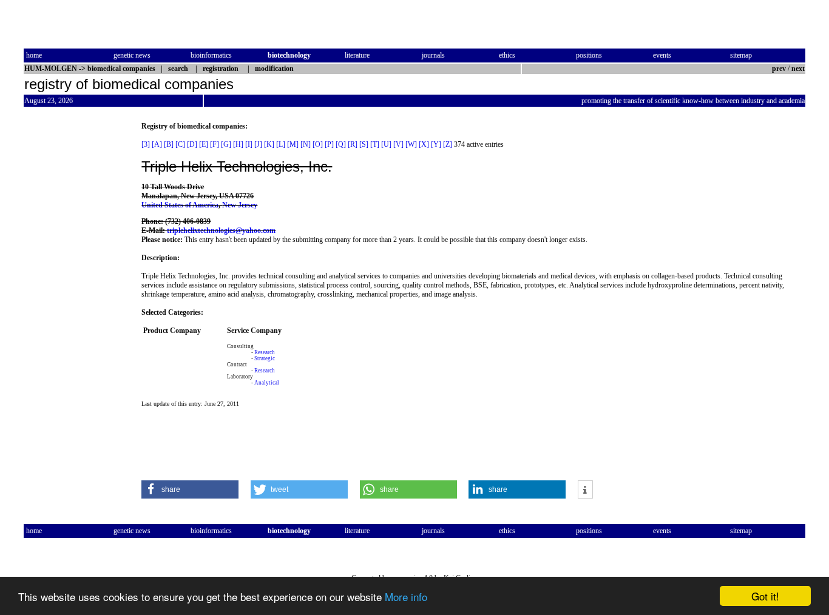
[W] (411, 144)
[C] (180, 144)
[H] (238, 144)
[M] (293, 144)
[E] (203, 144)
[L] (280, 144)
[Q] (341, 144)
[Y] (436, 144)
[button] (190, 489)
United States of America (179, 205)
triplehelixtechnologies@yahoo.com (221, 230)
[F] (214, 144)
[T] (374, 144)
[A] (157, 144)
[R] (352, 144)
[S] (363, 144)
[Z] (447, 144)
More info (406, 596)
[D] (192, 144)
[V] (398, 144)
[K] (269, 144)
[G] (226, 144)
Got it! (765, 595)
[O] (318, 144)
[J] (258, 144)
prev (779, 68)
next (798, 68)
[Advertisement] (74, 304)
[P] (329, 144)
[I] (248, 144)
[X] (424, 144)
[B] (169, 144)
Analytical (266, 383)
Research (264, 352)
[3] (145, 144)
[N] (305, 144)
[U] (386, 144)
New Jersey (239, 205)
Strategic (264, 358)
